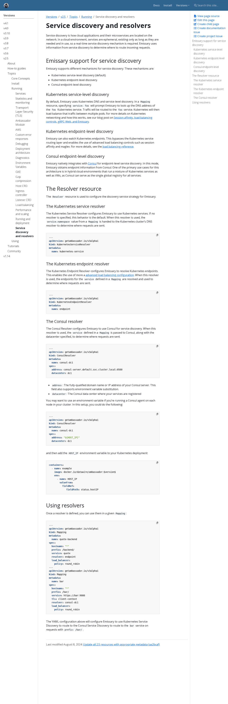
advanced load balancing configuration (110, 275)
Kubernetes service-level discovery (207, 51)
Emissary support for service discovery (209, 43)
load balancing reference (118, 146)
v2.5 (63, 17)
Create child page (208, 24)
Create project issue (209, 36)
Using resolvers (201, 102)
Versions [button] (181, 5)
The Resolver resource (205, 75)
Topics (73, 17)
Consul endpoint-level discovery (206, 69)
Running (86, 17)
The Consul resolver (205, 98)
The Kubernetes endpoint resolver (208, 91)
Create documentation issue (209, 30)
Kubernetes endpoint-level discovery (208, 60)
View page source (208, 16)
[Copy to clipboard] (157, 235)
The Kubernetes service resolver (207, 82)
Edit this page (205, 20)
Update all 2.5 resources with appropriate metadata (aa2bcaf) (121, 644)
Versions (51, 17)
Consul (92, 163)
